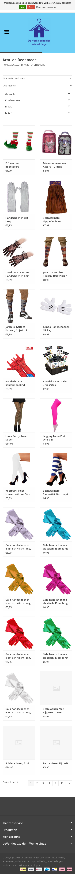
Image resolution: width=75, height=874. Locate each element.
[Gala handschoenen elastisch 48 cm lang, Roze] (56, 579)
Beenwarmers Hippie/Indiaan (52, 219)
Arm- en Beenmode (35, 64)
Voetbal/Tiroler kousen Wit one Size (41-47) (17, 492)
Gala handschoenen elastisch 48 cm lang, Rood (18, 656)
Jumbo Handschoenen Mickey (56, 328)
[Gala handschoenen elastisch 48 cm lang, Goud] (19, 579)
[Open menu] (7, 31)
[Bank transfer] (31, 869)
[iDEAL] (23, 869)
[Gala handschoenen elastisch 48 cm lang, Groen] (56, 634)
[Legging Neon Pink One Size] (56, 415)
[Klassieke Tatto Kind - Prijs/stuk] (56, 361)
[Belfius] (38, 869)
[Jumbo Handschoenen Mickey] (56, 306)
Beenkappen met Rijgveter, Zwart (53, 710)
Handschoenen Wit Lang (16, 219)
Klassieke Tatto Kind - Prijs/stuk (55, 383)
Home (6, 64)
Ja (22, 7)
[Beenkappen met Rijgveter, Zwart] (56, 688)
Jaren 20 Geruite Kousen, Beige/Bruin (55, 274)
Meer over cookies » (46, 7)
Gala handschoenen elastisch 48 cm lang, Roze (55, 601)
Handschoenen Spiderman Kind (15, 383)
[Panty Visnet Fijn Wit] (56, 743)
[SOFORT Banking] (61, 869)
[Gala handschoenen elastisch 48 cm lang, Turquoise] (56, 524)
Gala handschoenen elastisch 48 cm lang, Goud (18, 601)
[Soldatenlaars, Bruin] (19, 743)
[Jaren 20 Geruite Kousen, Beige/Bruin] (56, 252)
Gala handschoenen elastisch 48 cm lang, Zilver (18, 546)
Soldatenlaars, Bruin (17, 763)
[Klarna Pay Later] (68, 869)
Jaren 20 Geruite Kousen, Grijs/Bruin (16, 328)
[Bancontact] (54, 869)
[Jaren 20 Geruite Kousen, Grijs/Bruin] (19, 306)
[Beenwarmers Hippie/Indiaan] (56, 197)
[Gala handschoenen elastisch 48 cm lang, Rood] (19, 634)
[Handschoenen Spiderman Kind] (19, 361)
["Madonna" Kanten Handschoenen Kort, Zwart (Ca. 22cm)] (19, 252)
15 (62, 783)
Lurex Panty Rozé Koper (16, 437)
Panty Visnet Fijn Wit (55, 763)
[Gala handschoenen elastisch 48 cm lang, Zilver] (19, 524)
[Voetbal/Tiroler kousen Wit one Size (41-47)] (19, 470)
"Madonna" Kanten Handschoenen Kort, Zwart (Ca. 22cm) (17, 274)
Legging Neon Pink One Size (54, 437)
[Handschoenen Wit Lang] (19, 197)
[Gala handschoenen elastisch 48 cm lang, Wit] (19, 688)
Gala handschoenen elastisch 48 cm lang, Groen (55, 656)
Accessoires (16, 64)
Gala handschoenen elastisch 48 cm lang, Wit (18, 710)
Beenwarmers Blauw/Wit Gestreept (55, 492)
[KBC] (46, 869)
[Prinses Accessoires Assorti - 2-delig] (56, 142)
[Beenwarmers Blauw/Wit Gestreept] (56, 470)
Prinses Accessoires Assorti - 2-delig (54, 165)
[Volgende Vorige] (69, 783)
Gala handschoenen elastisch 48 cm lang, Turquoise (55, 546)
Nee (31, 7)
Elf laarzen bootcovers (12, 165)
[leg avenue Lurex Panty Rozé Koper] (19, 415)
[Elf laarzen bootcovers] (19, 142)
